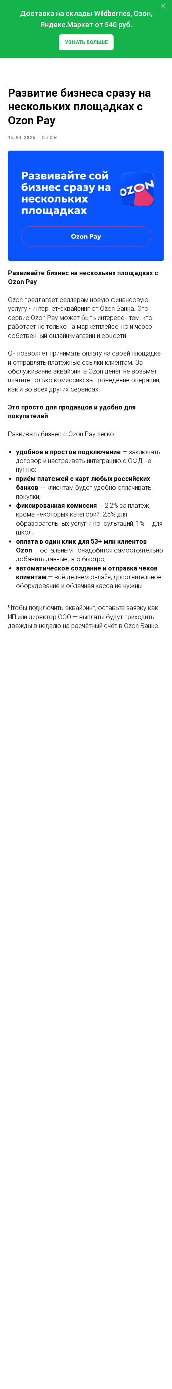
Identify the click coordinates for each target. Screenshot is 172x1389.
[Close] (163, 6)
